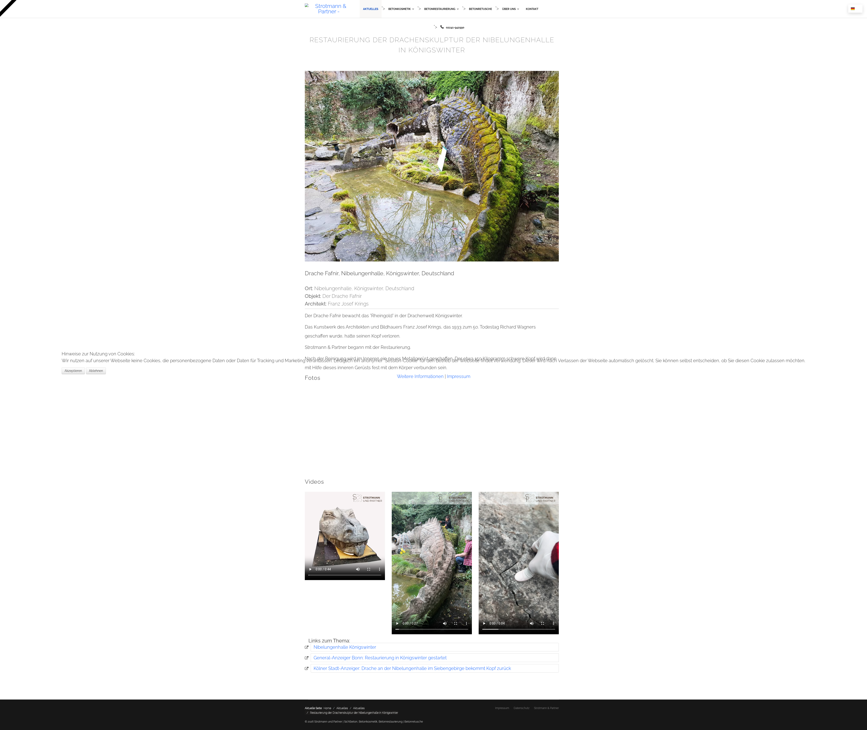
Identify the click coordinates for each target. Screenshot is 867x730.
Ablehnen (96, 371)
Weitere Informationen (420, 376)
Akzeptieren (73, 371)
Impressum (458, 376)
